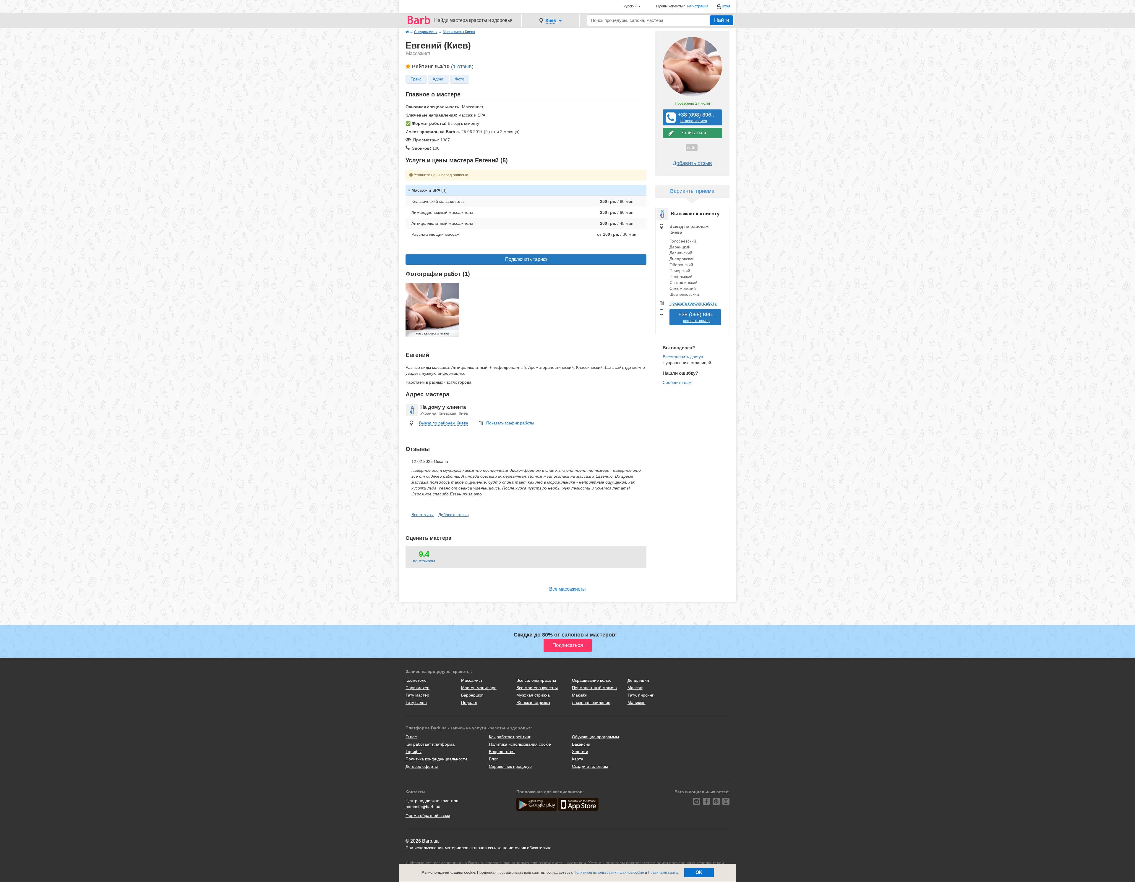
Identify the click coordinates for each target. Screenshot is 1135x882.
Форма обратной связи (428, 815)
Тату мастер (417, 695)
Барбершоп (472, 695)
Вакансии (581, 744)
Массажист (471, 680)
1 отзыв (462, 67)
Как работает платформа (430, 744)
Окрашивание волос (591, 680)
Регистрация (697, 6)
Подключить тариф (526, 259)
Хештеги (580, 751)
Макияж (579, 695)
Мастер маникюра (479, 687)
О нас (411, 736)
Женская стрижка (533, 702)
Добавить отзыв (453, 514)
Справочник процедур (510, 766)
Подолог (469, 702)
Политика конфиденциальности (436, 759)
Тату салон (416, 702)
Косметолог (417, 680)
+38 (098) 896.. (693, 117)
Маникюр (637, 702)
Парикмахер (417, 687)
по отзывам (424, 560)
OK (699, 872)
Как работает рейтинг (510, 736)
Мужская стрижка (533, 695)
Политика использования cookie (520, 744)
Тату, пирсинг (641, 695)
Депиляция (638, 680)
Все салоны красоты (536, 680)
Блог (493, 759)
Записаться (692, 132)
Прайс (416, 79)
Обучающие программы (595, 736)
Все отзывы (422, 514)
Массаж (635, 687)
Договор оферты (422, 766)
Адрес (438, 79)
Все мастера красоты (537, 687)
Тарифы (413, 751)
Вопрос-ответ (502, 751)
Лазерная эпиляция (591, 702)
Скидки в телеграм (590, 766)
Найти (721, 20)
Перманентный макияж (594, 687)
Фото (459, 79)
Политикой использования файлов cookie (609, 872)
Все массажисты (567, 589)
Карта (577, 759)
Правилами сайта (663, 872)
